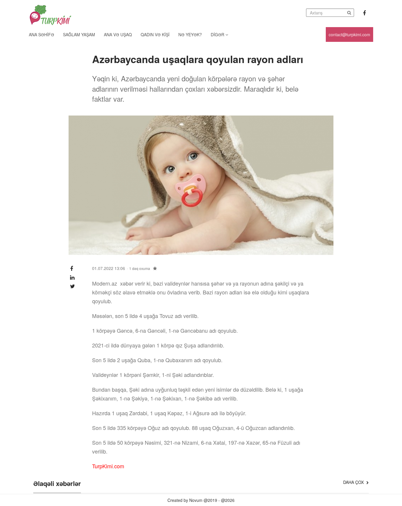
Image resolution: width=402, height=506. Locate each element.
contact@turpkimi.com (349, 34)
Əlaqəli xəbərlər (57, 484)
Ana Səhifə (41, 34)
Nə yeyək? (190, 34)
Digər (218, 34)
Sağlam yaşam (79, 34)
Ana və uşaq (118, 34)
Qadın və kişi (155, 34)
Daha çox (354, 482)
